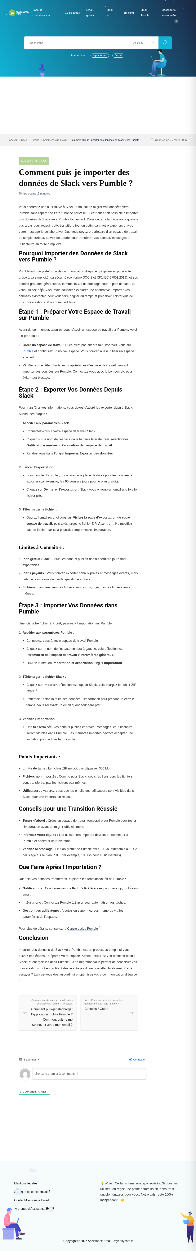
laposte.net (99, 55)
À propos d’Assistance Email (34, 1208)
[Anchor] (135, 257)
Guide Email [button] (72, 12)
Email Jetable (144, 12)
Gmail (118, 55)
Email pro (109, 12)
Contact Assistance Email (31, 1200)
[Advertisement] (98, 105)
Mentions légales (25, 1183)
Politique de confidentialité (32, 1191)
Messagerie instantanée (169, 12)
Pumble (28, 351)
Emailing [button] (128, 12)
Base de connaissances (42, 12)
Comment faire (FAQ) (34, 161)
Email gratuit (90, 12)
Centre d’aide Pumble (82, 928)
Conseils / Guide (103, 1005)
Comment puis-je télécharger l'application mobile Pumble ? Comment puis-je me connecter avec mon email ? (52, 1013)
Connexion (139, 1059)
